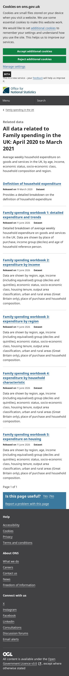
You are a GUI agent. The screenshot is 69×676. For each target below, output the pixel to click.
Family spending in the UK (20, 109)
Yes (45, 496)
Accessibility (11, 525)
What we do (11, 561)
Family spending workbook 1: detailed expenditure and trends (33, 214)
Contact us (10, 573)
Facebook (9, 615)
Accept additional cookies (34, 51)
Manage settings (14, 66)
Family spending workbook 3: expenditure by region (26, 319)
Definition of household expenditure (32, 183)
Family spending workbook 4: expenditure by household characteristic (26, 377)
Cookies (8, 531)
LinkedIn (8, 621)
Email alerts (11, 639)
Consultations (12, 627)
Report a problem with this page (27, 504)
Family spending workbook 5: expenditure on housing (26, 436)
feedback (38, 77)
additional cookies (43, 28)
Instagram (10, 609)
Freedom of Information (19, 585)
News (6, 579)
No (52, 496)
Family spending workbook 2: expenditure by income (26, 262)
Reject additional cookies (35, 59)
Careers (8, 567)
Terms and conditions (17, 543)
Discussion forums (15, 633)
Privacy (8, 537)
